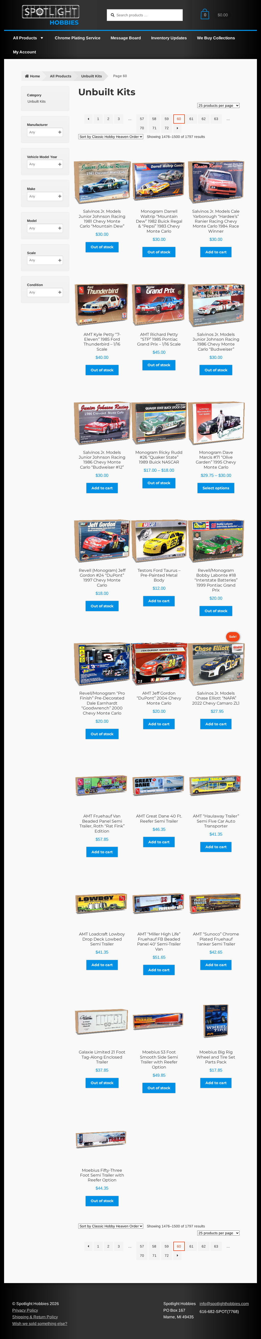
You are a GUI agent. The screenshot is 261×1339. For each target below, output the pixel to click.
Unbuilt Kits (91, 76)
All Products (25, 38)
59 (167, 119)
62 (204, 119)
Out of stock (102, 247)
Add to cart (216, 252)
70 (142, 128)
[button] (41, 38)
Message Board (126, 38)
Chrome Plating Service (77, 38)
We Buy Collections (216, 38)
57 (142, 119)
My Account (24, 52)
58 (154, 119)
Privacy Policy (25, 1310)
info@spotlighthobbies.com (224, 1303)
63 (216, 119)
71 (154, 128)
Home (35, 76)
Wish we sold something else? (39, 1323)
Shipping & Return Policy (35, 1317)
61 (191, 119)
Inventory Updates (169, 38)
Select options (216, 488)
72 (167, 128)
